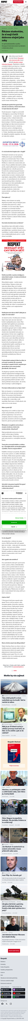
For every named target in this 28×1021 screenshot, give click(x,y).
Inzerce (3, 972)
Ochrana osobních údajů (7, 980)
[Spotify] (19, 996)
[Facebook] (2, 1005)
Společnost (4, 28)
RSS (2, 975)
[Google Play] (6, 993)
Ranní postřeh (7, 873)
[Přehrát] (21, 691)
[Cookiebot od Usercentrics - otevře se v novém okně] (16, 493)
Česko (3, 787)
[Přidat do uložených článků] (24, 691)
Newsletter (6, 695)
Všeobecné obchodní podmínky (9, 978)
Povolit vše (14, 522)
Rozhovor (4, 816)
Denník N (10, 853)
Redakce (3, 961)
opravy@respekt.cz (18, 667)
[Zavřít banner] (25, 493)
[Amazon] (6, 996)
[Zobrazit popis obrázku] (21, 23)
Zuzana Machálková (6, 913)
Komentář (6, 844)
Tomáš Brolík (5, 825)
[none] (25, 23)
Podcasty (6, 724)
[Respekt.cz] (4, 2)
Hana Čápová (5, 50)
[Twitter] (6, 1005)
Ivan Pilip (4, 882)
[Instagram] (11, 1005)
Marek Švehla (5, 796)
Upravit (13, 526)
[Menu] (26, 2)
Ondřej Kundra (5, 944)
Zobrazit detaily (19, 518)
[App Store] (6, 989)
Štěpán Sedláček (6, 735)
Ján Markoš (4, 853)
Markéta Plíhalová (6, 705)
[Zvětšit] (14, 15)
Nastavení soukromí (6, 983)
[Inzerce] (14, 144)
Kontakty (3, 964)
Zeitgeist (10, 724)
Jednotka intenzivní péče (14, 695)
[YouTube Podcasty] (19, 993)
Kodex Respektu (5, 967)
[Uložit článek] (17, 23)
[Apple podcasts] (19, 989)
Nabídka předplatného (7, 970)
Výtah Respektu (11, 901)
